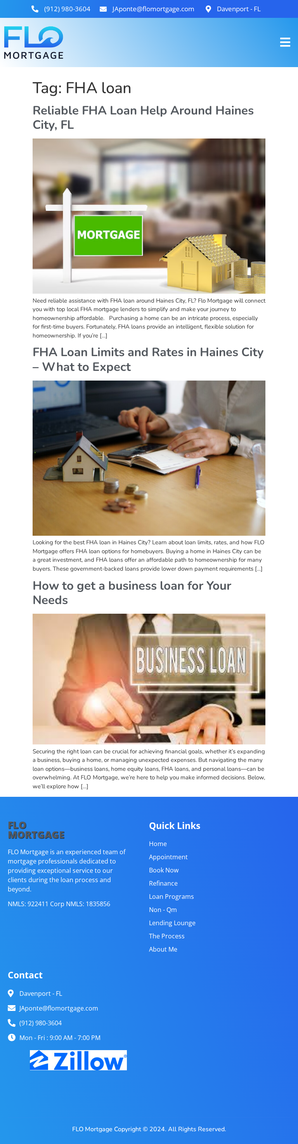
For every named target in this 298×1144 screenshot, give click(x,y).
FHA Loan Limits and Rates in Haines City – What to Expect (148, 359)
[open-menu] (285, 42)
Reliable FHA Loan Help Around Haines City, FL (143, 117)
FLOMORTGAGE (36, 829)
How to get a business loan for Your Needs (132, 593)
